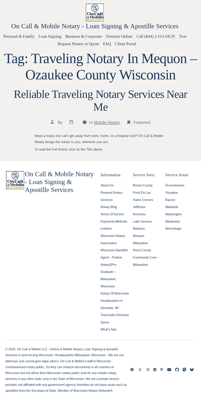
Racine (170, 200)
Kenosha (139, 214)
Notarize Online (119, 36)
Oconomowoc (175, 185)
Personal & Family (19, 36)
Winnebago (173, 228)
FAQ (107, 43)
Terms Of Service (112, 214)
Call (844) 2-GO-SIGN (155, 36)
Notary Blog (108, 207)
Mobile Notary (107, 122)
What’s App (108, 329)
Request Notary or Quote (78, 43)
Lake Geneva (142, 221)
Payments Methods (113, 221)
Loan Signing (49, 36)
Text (182, 36)
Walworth (171, 207)
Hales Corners (143, 200)
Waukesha (172, 221)
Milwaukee (140, 243)
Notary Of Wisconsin (114, 293)
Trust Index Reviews (114, 315)
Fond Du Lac (142, 192)
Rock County (142, 250)
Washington (173, 214)
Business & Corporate (83, 36)
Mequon (138, 236)
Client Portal (125, 43)
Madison (139, 228)
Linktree (106, 228)
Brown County (143, 185)
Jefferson (139, 207)
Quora (104, 322)
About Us (106, 185)
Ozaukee (171, 192)
